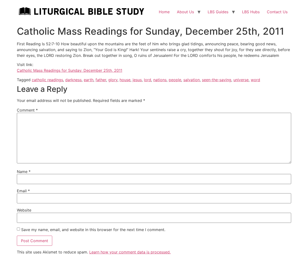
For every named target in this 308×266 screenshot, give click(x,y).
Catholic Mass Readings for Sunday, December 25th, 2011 (69, 70)
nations (160, 79)
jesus (137, 79)
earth (88, 79)
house (125, 79)
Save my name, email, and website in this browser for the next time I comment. (93, 230)
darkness (73, 79)
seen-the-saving (216, 79)
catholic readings (47, 79)
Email (23, 191)
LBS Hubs (251, 11)
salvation (191, 79)
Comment (27, 110)
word (255, 79)
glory (112, 79)
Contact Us (277, 11)
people (175, 79)
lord (147, 79)
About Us (185, 11)
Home (164, 11)
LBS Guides (218, 11)
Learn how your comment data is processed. (130, 252)
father (101, 79)
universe (241, 79)
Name (24, 171)
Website (24, 210)
